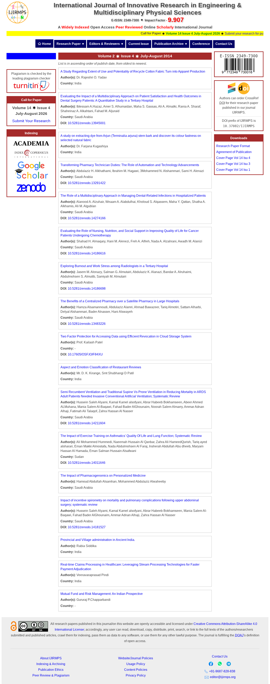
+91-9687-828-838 (221, 671)
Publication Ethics (50, 669)
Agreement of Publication (234, 152)
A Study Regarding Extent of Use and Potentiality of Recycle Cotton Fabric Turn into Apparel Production (132, 71)
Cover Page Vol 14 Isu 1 (233, 169)
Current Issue (138, 43)
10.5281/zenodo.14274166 (87, 218)
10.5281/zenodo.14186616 (87, 253)
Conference (201, 43)
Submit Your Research (31, 121)
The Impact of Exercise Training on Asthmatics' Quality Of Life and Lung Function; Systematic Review (131, 435)
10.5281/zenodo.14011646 (86, 462)
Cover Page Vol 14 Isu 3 (233, 163)
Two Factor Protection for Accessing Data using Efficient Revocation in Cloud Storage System (125, 336)
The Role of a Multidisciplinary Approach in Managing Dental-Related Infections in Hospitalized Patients (133, 195)
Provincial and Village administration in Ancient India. (97, 539)
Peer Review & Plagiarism (50, 675)
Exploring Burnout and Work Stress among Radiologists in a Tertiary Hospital (114, 266)
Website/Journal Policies (135, 658)
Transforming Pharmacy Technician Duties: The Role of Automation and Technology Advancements (129, 165)
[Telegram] (229, 665)
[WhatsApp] (219, 665)
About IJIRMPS (51, 658)
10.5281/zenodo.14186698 (87, 288)
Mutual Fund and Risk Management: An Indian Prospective (101, 593)
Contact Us (223, 43)
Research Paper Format (233, 146)
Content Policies (135, 669)
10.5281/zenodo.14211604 (86, 423)
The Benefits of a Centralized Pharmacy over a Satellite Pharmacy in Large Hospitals (119, 301)
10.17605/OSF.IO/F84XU (85, 354)
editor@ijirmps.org (222, 677)
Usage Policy (135, 664)
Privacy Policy (136, 675)
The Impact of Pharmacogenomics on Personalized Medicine (103, 475)
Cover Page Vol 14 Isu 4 (233, 158)
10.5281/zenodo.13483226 (87, 323)
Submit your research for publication (240, 33)
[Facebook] (211, 665)
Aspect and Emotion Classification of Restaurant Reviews (100, 367)
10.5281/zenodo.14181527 (87, 527)
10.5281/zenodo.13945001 (87, 123)
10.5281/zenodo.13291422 (87, 183)
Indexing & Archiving (50, 664)
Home (46, 43)
